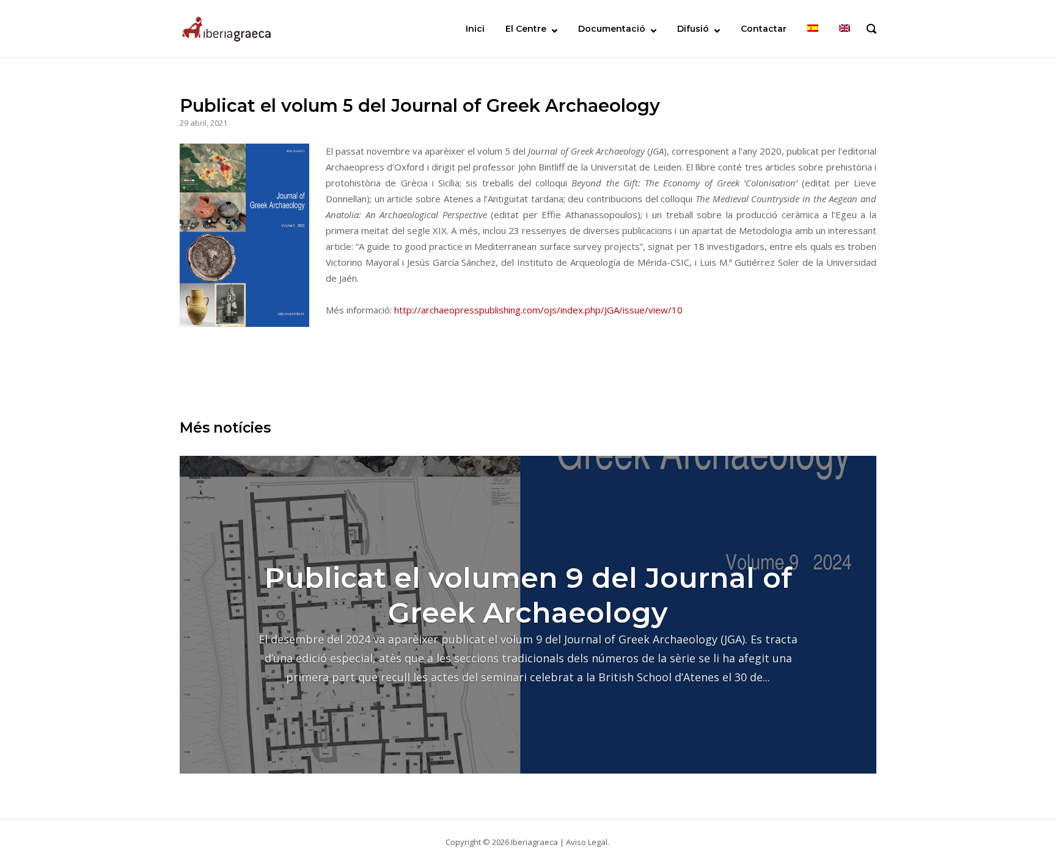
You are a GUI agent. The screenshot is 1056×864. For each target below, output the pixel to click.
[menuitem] (812, 28)
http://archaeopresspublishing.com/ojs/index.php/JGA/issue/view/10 (538, 310)
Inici (475, 28)
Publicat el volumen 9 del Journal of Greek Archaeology (528, 595)
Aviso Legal (586, 842)
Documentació (611, 28)
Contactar (764, 28)
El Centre (525, 28)
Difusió (693, 28)
